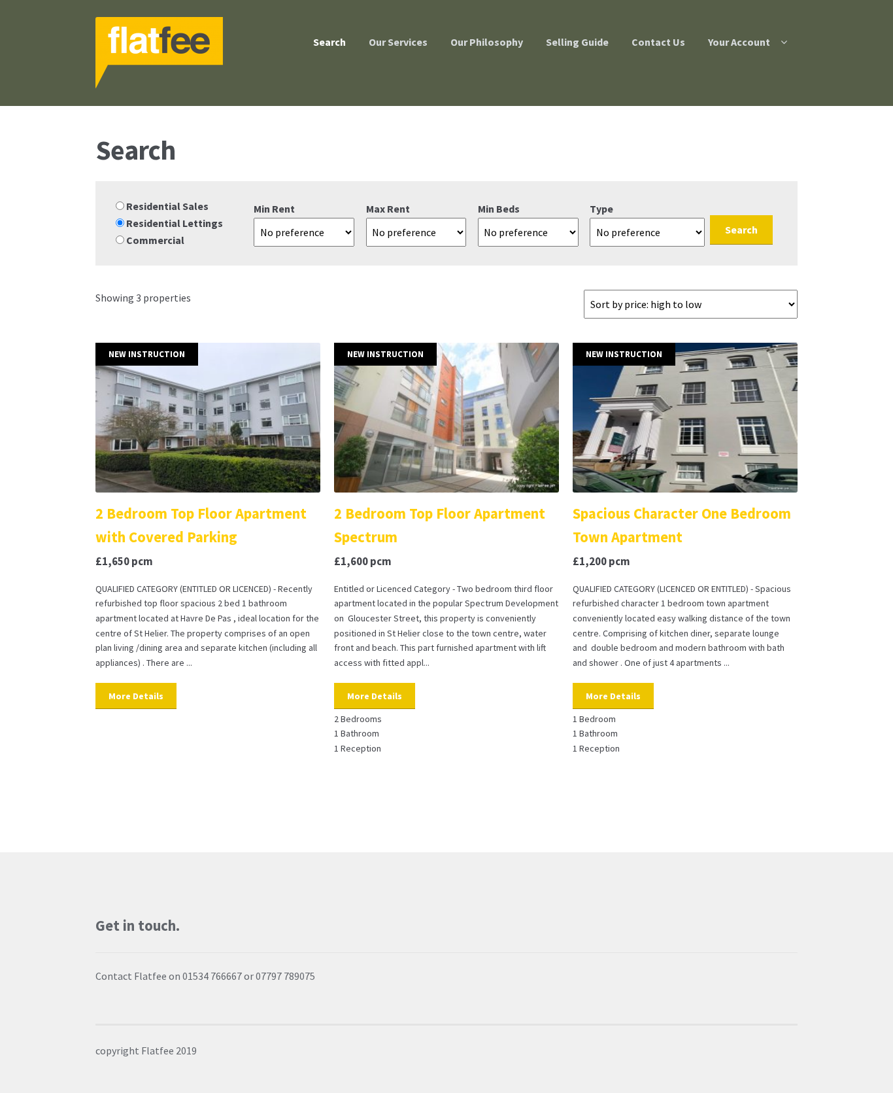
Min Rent (274, 208)
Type (601, 208)
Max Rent (388, 208)
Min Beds (499, 208)
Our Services (398, 41)
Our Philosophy (486, 41)
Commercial (154, 240)
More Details (136, 696)
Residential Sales (166, 206)
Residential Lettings (173, 223)
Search (329, 41)
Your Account (739, 41)
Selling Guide (577, 41)
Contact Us (658, 41)
